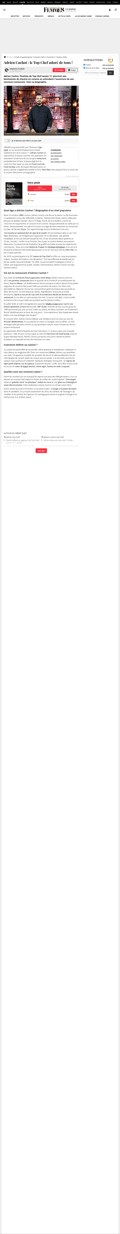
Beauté (15, 2)
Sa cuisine (55, 159)
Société (79, 2)
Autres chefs (62, 57)
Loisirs (92, 2)
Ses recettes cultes (58, 161)
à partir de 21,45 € (65, 188)
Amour (50, 2)
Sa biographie (56, 153)
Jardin (43, 2)
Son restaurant (56, 156)
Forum (115, 2)
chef (33, 161)
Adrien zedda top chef (16, 446)
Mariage (57, 2)
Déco (37, 2)
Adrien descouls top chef (55, 440)
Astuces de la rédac (92, 68)
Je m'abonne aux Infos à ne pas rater (26, 141)
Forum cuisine (102, 16)
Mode (9, 2)
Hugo (109, 2)
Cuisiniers (51, 57)
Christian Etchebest (56, 247)
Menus (51, 16)
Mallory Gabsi (52, 304)
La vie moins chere (83, 16)
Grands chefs (39, 57)
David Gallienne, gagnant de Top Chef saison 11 (22, 441)
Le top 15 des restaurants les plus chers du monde (61, 447)
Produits (39, 16)
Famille (65, 2)
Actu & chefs (64, 16)
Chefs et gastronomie (23, 57)
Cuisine (22, 2)
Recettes (30, 2)
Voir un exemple (108, 65)
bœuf (25, 366)
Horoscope (100, 2)
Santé (72, 2)
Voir (73, 194)
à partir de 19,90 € (40, 188)
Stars (85, 2)
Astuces (26, 16)
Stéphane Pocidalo (17, 69)
